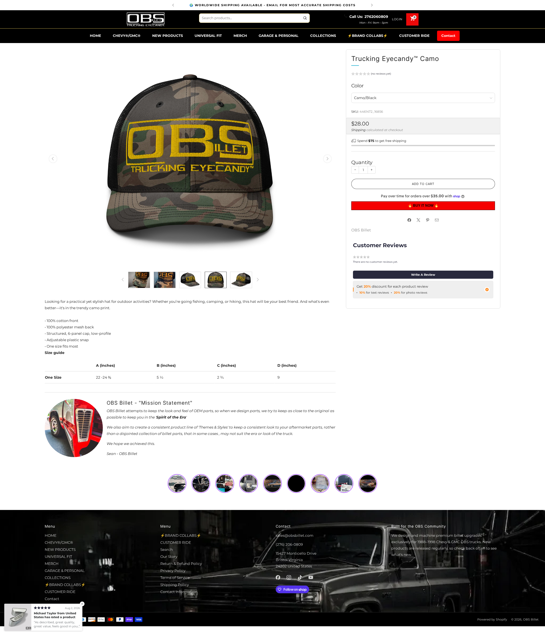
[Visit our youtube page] (310, 577)
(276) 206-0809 (289, 544)
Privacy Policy (172, 570)
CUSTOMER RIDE (414, 36)
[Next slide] (327, 158)
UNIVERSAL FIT (208, 36)
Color (357, 85)
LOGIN (397, 19)
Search (166, 549)
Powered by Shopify (492, 619)
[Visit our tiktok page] (299, 577)
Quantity (361, 162)
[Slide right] (257, 280)
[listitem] (272, 5)
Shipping (358, 130)
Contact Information (178, 591)
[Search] (305, 18)
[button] (371, 74)
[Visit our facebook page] (278, 577)
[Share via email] (437, 220)
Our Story (168, 556)
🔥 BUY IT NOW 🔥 (423, 205)
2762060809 (376, 16)
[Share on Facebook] (409, 220)
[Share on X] (418, 220)
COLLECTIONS (323, 36)
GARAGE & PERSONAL (278, 36)
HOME (95, 36)
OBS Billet (361, 230)
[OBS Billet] (145, 19)
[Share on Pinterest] (427, 220)
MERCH (240, 36)
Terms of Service (175, 577)
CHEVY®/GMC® (127, 36)
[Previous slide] (53, 158)
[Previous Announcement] (173, 5)
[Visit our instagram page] (288, 577)
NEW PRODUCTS (167, 36)
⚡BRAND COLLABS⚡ (367, 36)
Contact (448, 36)
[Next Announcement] (372, 5)
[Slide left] (122, 280)
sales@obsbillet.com (294, 535)
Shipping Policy (174, 584)
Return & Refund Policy (181, 563)
